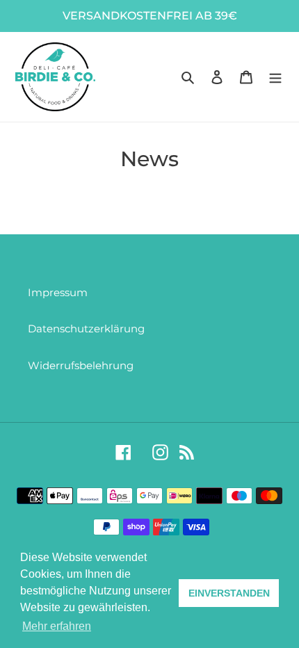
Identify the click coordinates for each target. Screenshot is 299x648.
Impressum (58, 292)
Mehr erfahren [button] (56, 626)
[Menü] (275, 77)
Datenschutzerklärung (86, 328)
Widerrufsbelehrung (81, 365)
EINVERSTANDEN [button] (229, 593)
